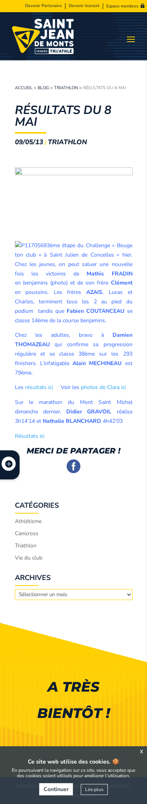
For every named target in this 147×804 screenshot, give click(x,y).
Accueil (24, 88)
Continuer (56, 789)
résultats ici (39, 387)
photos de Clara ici (103, 387)
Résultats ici (29, 436)
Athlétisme (28, 521)
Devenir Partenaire (43, 6)
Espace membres (122, 6)
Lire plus (94, 789)
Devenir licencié (84, 6)
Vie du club (28, 558)
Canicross (26, 533)
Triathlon (66, 88)
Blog (43, 88)
